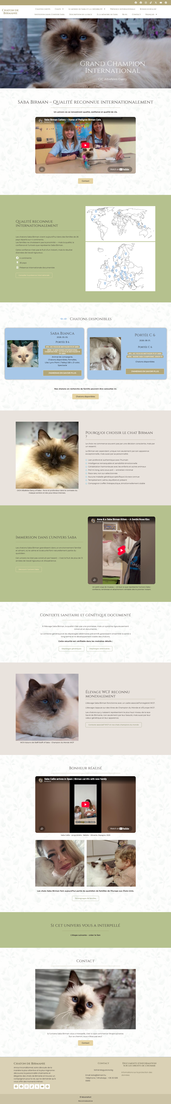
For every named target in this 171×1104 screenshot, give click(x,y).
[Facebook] (136, 2)
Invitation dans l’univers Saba (50, 14)
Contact (136, 14)
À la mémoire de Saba (107, 14)
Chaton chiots (42, 9)
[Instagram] (146, 2)
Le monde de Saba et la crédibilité (85, 9)
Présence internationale (122, 9)
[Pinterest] (166, 2)
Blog (124, 14)
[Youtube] (161, 2)
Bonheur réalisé (148, 9)
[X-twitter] (156, 2)
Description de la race (80, 14)
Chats (58, 9)
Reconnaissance (85, 1101)
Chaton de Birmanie (10, 11)
